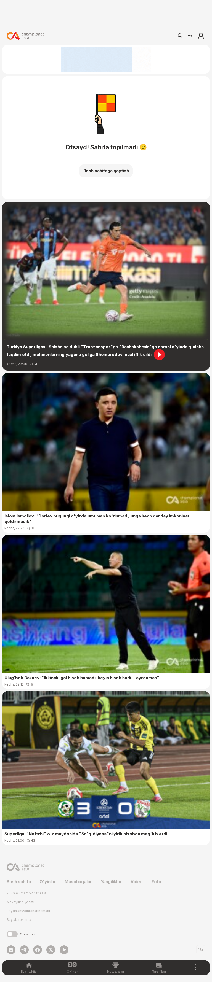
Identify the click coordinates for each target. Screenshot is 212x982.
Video (137, 881)
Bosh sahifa (19, 881)
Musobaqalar (78, 881)
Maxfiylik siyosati (20, 902)
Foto (156, 881)
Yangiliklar (111, 881)
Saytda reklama (19, 920)
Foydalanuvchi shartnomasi (28, 911)
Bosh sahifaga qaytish (106, 170)
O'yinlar (47, 881)
